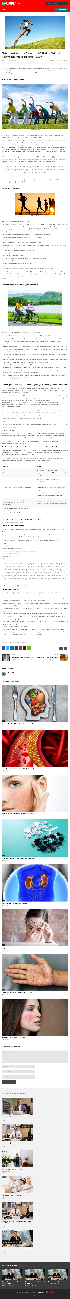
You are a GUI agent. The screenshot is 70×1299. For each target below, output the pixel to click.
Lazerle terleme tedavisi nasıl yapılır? (12, 1195)
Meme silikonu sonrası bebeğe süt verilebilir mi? (16, 1249)
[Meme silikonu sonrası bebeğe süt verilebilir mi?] (17, 1238)
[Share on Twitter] (7, 648)
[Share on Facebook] (3, 648)
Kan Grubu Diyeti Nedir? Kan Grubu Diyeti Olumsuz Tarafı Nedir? (20, 724)
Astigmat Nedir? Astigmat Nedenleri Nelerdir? (15, 948)
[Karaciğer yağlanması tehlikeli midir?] (17, 1158)
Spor (16, 60)
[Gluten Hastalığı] (17, 1132)
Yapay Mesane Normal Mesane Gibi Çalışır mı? (15, 1117)
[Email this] (29, 648)
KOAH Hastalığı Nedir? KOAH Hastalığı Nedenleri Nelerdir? (19, 858)
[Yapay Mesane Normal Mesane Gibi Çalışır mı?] (17, 1106)
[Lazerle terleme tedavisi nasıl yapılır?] (17, 1184)
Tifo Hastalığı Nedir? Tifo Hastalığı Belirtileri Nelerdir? (17, 992)
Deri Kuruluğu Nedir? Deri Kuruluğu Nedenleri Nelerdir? (18, 813)
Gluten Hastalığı (6, 1143)
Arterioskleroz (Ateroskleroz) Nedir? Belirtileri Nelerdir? (18, 768)
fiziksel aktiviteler (10, 642)
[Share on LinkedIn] (12, 648)
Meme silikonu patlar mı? (55, 1281)
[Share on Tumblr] (16, 648)
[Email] (8, 675)
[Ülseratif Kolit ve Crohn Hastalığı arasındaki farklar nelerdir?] (17, 1211)
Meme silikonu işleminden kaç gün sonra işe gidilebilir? (12, 1282)
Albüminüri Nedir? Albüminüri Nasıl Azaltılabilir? (16, 903)
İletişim (36, 1296)
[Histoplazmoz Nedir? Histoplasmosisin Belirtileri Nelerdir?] (17, 657)
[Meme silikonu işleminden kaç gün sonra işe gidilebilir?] (12, 1274)
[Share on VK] (24, 648)
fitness (4, 642)
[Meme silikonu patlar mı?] (58, 1274)
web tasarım (41, 1292)
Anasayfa (29, 1296)
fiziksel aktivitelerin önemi (21, 642)
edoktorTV (11, 672)
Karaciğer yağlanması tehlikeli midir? (12, 1169)
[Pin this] (20, 648)
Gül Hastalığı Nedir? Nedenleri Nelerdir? (13, 1037)
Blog (13, 60)
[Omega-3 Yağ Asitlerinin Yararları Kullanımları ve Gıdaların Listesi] (52, 657)
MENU (4, 9)
